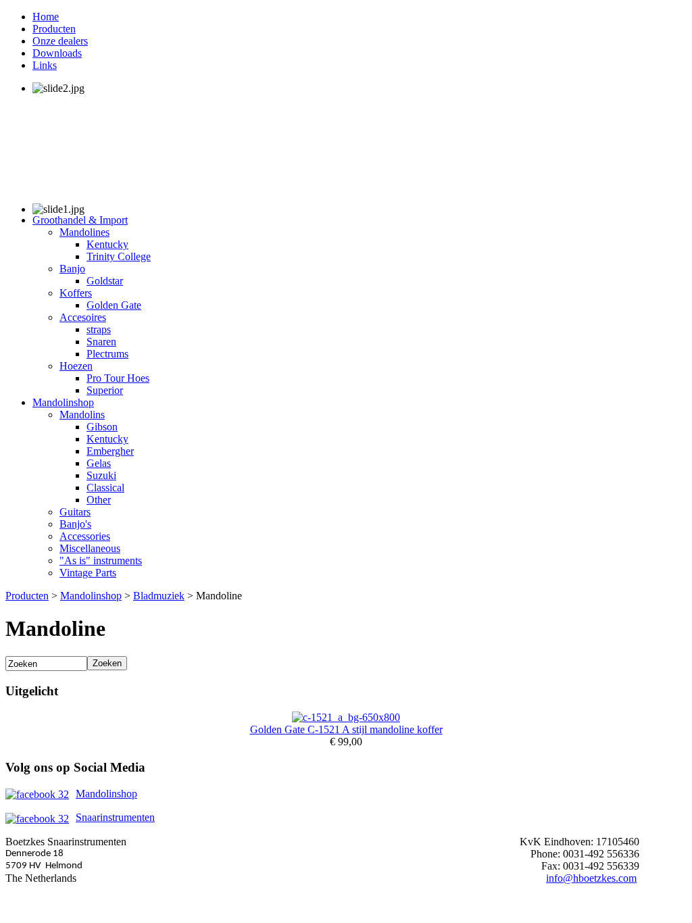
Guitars (75, 512)
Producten (54, 28)
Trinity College (118, 256)
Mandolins (82, 414)
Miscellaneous (89, 548)
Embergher (110, 451)
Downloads (57, 53)
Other (98, 499)
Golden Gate (113, 305)
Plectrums (107, 353)
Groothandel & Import (80, 220)
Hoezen (76, 366)
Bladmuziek (158, 595)
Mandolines (84, 232)
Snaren (101, 341)
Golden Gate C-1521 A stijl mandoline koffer (346, 729)
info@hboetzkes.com (591, 878)
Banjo (72, 268)
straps (98, 329)
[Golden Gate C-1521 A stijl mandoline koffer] (346, 717)
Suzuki (101, 475)
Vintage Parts (87, 572)
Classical (105, 487)
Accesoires (82, 317)
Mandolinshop (63, 402)
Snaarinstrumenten (115, 817)
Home (45, 16)
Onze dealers (60, 41)
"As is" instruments (100, 560)
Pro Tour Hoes (117, 378)
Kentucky (107, 244)
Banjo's (75, 524)
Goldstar (104, 280)
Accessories (84, 536)
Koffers (75, 293)
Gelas (98, 463)
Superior (104, 390)
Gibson (102, 426)
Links (44, 65)
